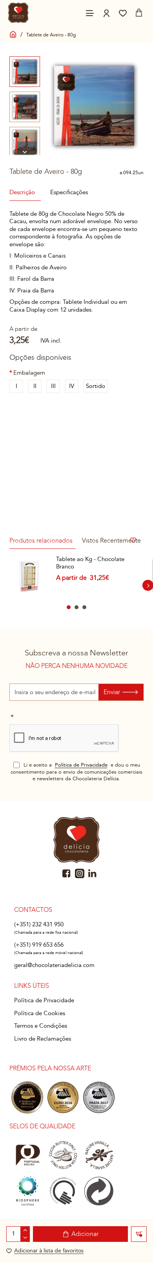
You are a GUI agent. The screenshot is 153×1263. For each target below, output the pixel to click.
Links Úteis (31, 985)
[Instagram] (80, 873)
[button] (24, 59)
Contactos (33, 909)
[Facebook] (67, 873)
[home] (13, 33)
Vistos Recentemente (111, 540)
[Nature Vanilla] (99, 1155)
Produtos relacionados (41, 540)
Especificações (69, 192)
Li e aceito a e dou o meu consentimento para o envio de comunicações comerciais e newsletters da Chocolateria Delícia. (76, 772)
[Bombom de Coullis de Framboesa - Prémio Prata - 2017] (99, 1097)
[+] (24, 1230)
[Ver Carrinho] (139, 12)
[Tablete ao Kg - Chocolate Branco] (29, 576)
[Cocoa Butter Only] (63, 1155)
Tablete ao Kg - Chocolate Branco (90, 563)
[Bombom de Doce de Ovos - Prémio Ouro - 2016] (63, 1097)
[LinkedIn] (93, 873)
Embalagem (29, 372)
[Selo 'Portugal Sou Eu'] (27, 1155)
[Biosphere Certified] (27, 1191)
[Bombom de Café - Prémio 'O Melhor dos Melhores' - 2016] (27, 1097)
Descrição (22, 192)
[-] (24, 1237)
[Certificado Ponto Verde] (99, 1191)
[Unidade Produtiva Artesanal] (63, 1191)
